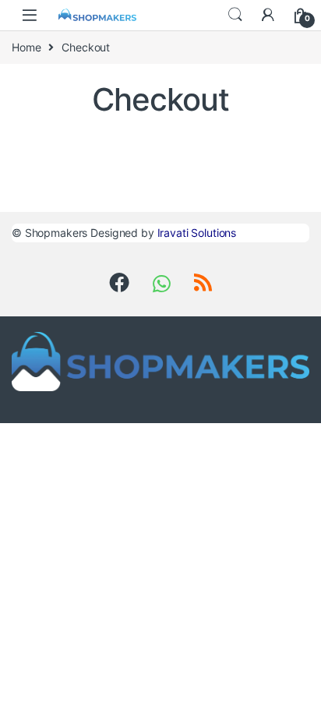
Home (26, 47)
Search (235, 14)
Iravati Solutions (197, 232)
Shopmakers (56, 232)
